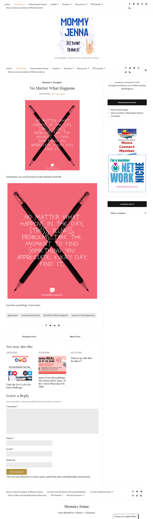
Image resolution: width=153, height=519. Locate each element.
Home (7, 4)
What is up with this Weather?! (81, 360)
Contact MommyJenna (100, 492)
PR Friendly (96, 4)
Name (10, 438)
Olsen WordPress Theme (70, 512)
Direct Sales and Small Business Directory (27, 495)
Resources (80, 4)
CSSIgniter (90, 512)
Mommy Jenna (76, 506)
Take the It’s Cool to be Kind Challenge (18, 386)
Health (54, 4)
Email (9, 449)
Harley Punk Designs (119, 110)
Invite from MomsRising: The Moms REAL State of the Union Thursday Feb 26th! (52, 382)
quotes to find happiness (83, 315)
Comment (12, 406)
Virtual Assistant (74, 495)
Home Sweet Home (38, 4)
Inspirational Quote (31, 315)
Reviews (66, 4)
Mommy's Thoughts (52, 82)
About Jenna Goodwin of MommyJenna (24, 7)
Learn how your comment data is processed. (68, 476)
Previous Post (29, 336)
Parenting (18, 4)
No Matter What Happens (56, 315)
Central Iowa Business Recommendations (66, 492)
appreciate (13, 315)
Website (10, 459)
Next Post (75, 336)
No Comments (59, 93)
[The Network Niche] (127, 173)
